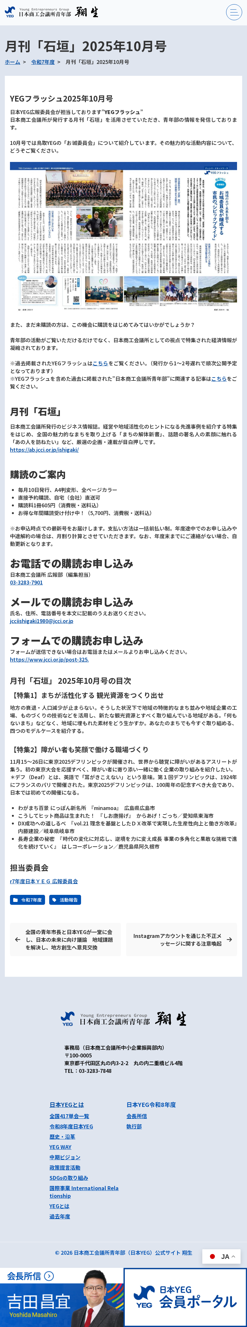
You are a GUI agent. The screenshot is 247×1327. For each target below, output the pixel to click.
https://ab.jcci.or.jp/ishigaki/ (44, 449)
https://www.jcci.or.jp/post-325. (49, 659)
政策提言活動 (65, 1167)
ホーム (12, 62)
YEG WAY (60, 1147)
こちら (100, 363)
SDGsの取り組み (69, 1177)
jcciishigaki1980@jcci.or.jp (41, 621)
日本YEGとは (67, 1104)
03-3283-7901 (26, 582)
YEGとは (59, 1206)
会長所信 (136, 1116)
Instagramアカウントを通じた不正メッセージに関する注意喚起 (177, 939)
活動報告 (69, 899)
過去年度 (60, 1216)
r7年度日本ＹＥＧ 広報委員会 (44, 881)
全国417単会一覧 (69, 1116)
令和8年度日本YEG (71, 1126)
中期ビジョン (65, 1157)
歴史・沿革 (62, 1136)
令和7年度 (43, 62)
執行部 (134, 1126)
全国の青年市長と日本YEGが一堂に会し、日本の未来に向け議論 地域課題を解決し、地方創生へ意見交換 (69, 939)
